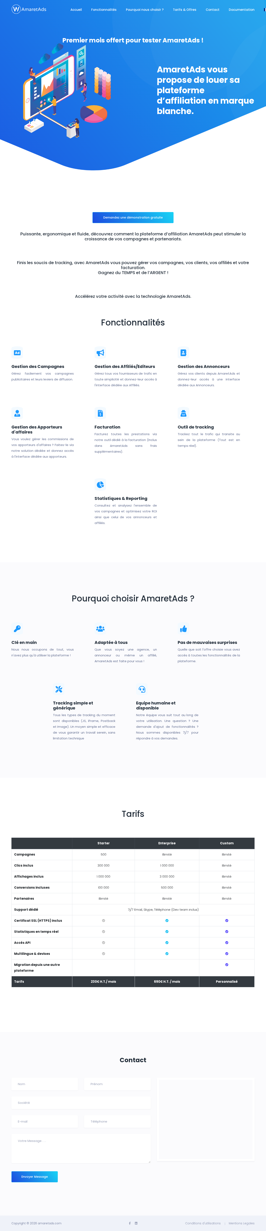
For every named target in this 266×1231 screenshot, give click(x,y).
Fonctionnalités (104, 9)
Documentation (242, 9)
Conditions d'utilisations (203, 1223)
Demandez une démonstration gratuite (133, 217)
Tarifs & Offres (184, 9)
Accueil (76, 9)
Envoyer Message (34, 1177)
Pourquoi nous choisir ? (145, 9)
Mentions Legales (242, 1223)
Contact (212, 9)
